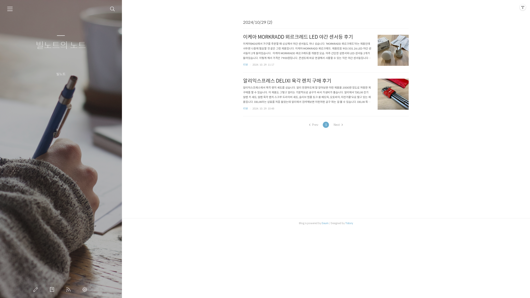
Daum (325, 223)
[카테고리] (10, 9)
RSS (69, 289)
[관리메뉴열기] (523, 7)
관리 (85, 289)
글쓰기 (36, 289)
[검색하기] (112, 9)
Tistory (349, 223)
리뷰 (245, 64)
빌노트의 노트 (61, 46)
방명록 (53, 289)
